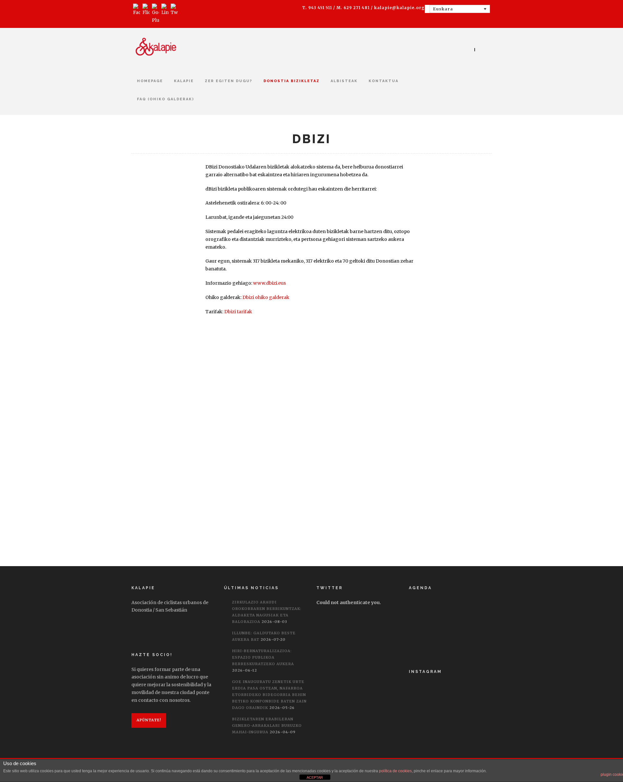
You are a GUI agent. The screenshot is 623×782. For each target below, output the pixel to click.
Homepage (150, 81)
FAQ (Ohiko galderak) (165, 99)
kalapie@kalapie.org (399, 7)
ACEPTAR (315, 777)
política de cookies (395, 771)
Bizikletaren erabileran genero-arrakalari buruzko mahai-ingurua (267, 725)
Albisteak (344, 81)
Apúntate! (149, 720)
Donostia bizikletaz (291, 81)
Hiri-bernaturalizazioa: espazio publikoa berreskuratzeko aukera (263, 657)
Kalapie (184, 81)
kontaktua (383, 81)
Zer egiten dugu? (228, 81)
